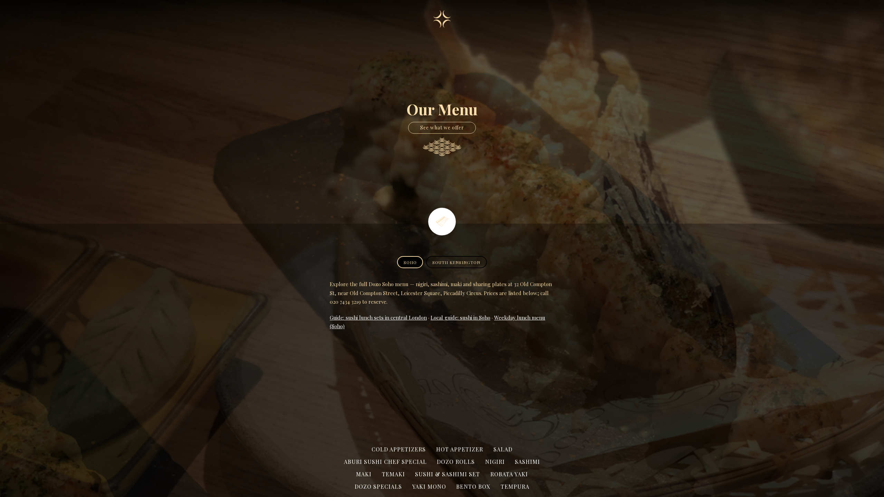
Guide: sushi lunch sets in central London (378, 317)
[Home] (442, 19)
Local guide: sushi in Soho (460, 317)
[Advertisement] (442, 387)
